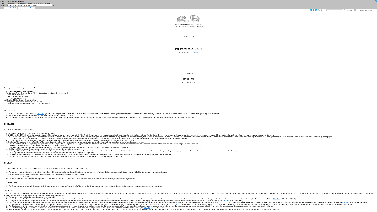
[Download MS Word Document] (321, 10)
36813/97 (175, 204)
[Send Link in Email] (313, 10)
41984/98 (345, 202)
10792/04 (219, 204)
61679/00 (226, 200)
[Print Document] (316, 10)
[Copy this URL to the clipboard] (53, 5)
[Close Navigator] (375, 1)
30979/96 (276, 199)
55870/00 (147, 208)
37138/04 (194, 52)
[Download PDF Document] (319, 10)
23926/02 (218, 202)
